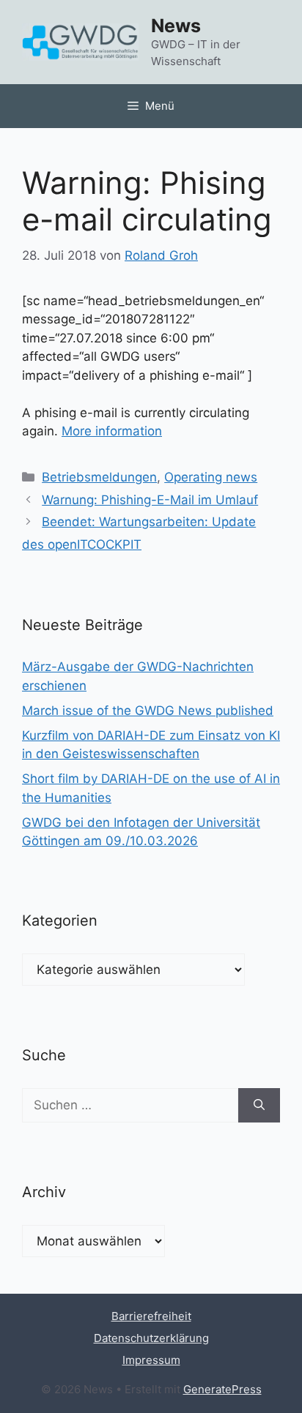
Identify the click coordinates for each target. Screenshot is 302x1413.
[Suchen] (259, 1105)
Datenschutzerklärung (151, 1338)
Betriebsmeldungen (99, 477)
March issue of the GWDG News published (147, 710)
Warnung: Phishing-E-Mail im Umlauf (150, 499)
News (176, 26)
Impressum (151, 1360)
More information (112, 431)
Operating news (210, 477)
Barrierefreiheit (151, 1316)
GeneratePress (222, 1389)
